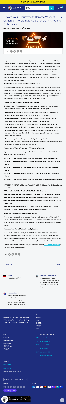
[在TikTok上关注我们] (21, 387)
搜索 (37, 320)
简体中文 (6, 379)
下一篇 (58, 264)
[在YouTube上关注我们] (17, 387)
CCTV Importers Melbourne (44, 338)
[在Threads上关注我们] (8, 387)
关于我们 (39, 317)
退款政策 (39, 326)
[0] (61, 8)
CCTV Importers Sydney (43, 341)
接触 (37, 328)
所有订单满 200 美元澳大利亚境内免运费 (33, 2)
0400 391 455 (7, 364)
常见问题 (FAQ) (7, 346)
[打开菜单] (4, 8)
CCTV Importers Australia (52, 244)
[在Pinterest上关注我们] (14, 387)
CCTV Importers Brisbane (43, 345)
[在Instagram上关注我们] (11, 387)
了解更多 (6, 349)
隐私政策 (6, 337)
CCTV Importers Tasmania (44, 355)
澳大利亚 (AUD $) (19, 379)
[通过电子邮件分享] (21, 51)
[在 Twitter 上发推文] (18, 51)
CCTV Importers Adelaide (43, 352)
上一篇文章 (9, 264)
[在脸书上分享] (11, 51)
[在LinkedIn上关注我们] (24, 387)
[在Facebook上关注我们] (4, 387)
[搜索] (51, 8)
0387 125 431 (7, 368)
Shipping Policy (8, 340)
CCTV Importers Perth (42, 348)
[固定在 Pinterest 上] (14, 51)
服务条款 (39, 323)
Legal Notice (7, 343)
